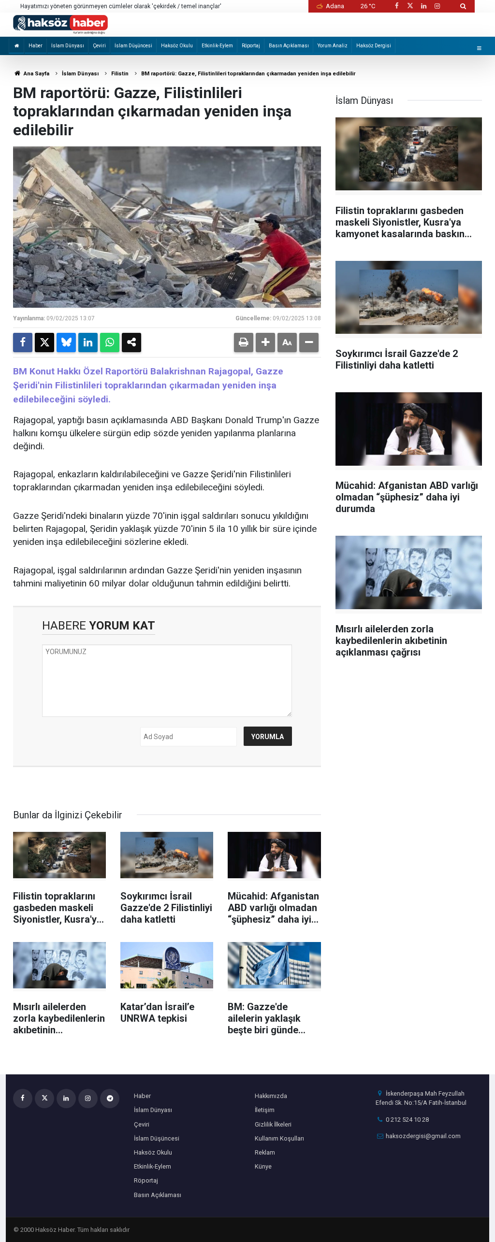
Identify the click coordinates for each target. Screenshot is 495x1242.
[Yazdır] (243, 342)
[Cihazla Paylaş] (131, 342)
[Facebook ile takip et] (396, 6)
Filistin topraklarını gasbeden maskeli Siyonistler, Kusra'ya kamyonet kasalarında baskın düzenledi (127, 7)
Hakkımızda (271, 1095)
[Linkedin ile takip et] (423, 6)
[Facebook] (22, 342)
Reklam (265, 1152)
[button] (265, 342)
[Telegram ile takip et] (109, 1098)
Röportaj (251, 45)
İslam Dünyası (67, 45)
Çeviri (99, 45)
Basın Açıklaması (289, 45)
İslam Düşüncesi (133, 45)
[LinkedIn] (88, 342)
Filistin (120, 74)
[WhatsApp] (109, 342)
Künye (263, 1166)
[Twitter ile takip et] (410, 6)
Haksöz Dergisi (373, 45)
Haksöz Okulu (177, 45)
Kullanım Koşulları (279, 1138)
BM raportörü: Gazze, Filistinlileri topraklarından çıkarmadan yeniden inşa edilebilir (248, 74)
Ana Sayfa (35, 74)
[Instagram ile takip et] (437, 6)
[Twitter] (44, 342)
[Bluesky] (66, 342)
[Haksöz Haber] (60, 24)
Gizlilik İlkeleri (273, 1124)
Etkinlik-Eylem (217, 45)
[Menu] (479, 48)
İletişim (265, 1110)
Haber (36, 45)
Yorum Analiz (333, 45)
